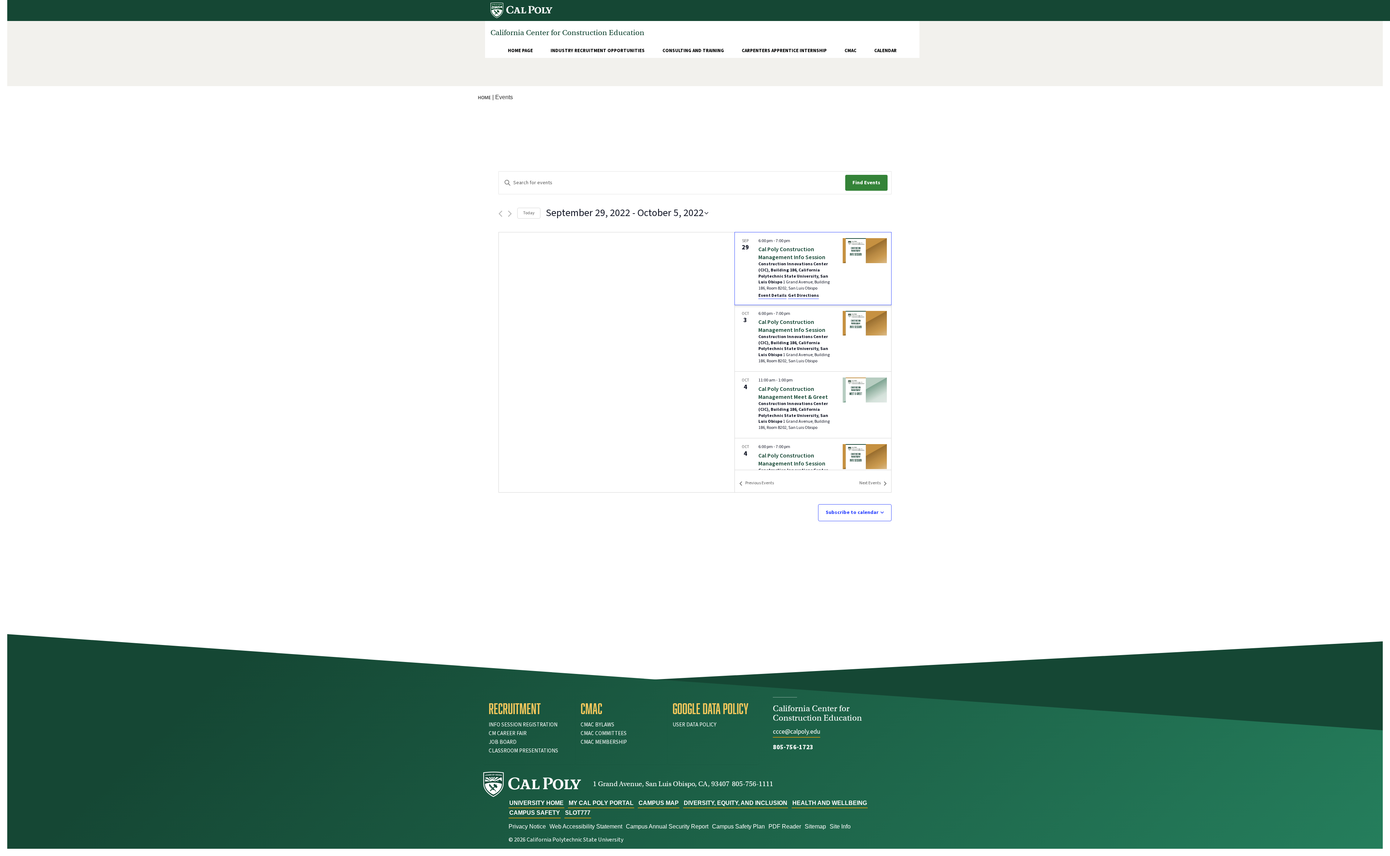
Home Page (520, 50)
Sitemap (815, 826)
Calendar (885, 50)
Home (484, 97)
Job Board (503, 742)
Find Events (866, 182)
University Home (536, 803)
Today (529, 213)
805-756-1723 (793, 747)
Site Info (840, 826)
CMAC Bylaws (597, 725)
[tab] (529, 708)
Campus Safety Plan (738, 826)
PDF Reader (784, 826)
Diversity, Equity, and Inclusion (735, 803)
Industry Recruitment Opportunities (598, 50)
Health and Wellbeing (829, 803)
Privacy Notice (527, 826)
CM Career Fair (508, 733)
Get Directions (803, 295)
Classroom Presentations (523, 751)
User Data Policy (694, 725)
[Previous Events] (500, 213)
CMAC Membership (604, 742)
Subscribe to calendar (852, 512)
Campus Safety (534, 813)
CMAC (850, 50)
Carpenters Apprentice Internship (784, 50)
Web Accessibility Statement (585, 826)
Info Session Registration (523, 725)
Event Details (772, 295)
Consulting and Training (693, 50)
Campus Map (659, 803)
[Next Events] (510, 213)
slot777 (577, 813)
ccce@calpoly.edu (796, 731)
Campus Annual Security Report (667, 826)
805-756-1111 (752, 784)
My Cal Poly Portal (601, 803)
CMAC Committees (604, 733)
